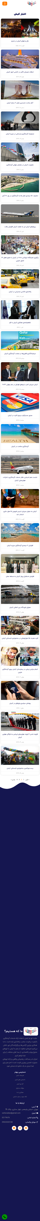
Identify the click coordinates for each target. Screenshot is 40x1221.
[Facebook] (26, 1128)
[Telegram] (14, 1128)
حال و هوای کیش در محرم (20, 41)
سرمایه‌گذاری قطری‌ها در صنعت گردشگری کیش (20, 354)
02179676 (6, 1117)
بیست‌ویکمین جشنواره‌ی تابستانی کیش (20, 768)
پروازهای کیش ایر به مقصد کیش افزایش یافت (20, 227)
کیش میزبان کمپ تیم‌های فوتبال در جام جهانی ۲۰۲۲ (20, 385)
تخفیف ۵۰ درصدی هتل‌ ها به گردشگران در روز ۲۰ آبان (20, 196)
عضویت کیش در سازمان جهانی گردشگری (20, 165)
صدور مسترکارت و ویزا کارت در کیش (20, 415)
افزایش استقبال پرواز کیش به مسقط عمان (20, 576)
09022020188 (7, 1122)
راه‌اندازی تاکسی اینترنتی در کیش (20, 292)
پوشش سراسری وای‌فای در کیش (20, 703)
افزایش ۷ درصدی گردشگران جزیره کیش (20, 545)
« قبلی (27, 780)
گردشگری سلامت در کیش (20, 446)
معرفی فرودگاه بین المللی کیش (20, 607)
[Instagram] (20, 1128)
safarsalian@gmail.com (11, 1113)
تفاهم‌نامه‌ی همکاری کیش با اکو (20, 323)
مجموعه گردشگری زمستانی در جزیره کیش (20, 134)
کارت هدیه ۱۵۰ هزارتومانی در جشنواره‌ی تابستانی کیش (20, 638)
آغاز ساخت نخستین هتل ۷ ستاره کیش (20, 103)
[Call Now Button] (4, 1217)
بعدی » (13, 780)
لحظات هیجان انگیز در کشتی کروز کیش (20, 72)
